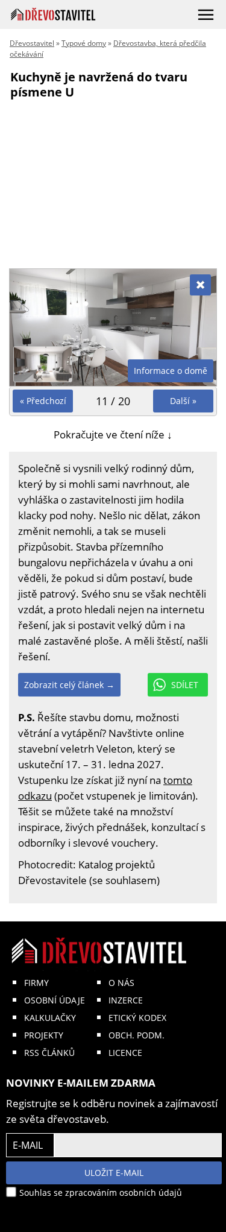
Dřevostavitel (32, 43)
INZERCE (125, 1000)
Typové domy (83, 43)
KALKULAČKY (50, 1017)
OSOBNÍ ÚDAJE (54, 1000)
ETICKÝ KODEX (137, 1017)
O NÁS (121, 982)
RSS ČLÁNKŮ (49, 1052)
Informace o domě (170, 370)
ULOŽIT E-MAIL (113, 1172)
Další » (183, 400)
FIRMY (36, 982)
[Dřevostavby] (53, 14)
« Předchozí (43, 400)
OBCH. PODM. (136, 1035)
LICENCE (125, 1052)
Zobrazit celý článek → (69, 684)
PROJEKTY (43, 1035)
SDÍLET (184, 684)
